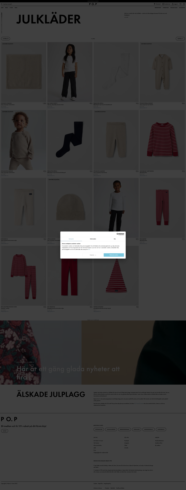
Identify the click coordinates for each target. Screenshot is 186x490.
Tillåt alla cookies (113, 255)
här (89, 249)
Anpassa (92, 255)
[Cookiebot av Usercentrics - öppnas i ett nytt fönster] (117, 234)
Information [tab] (93, 239)
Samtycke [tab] (71, 239)
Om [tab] (115, 239)
